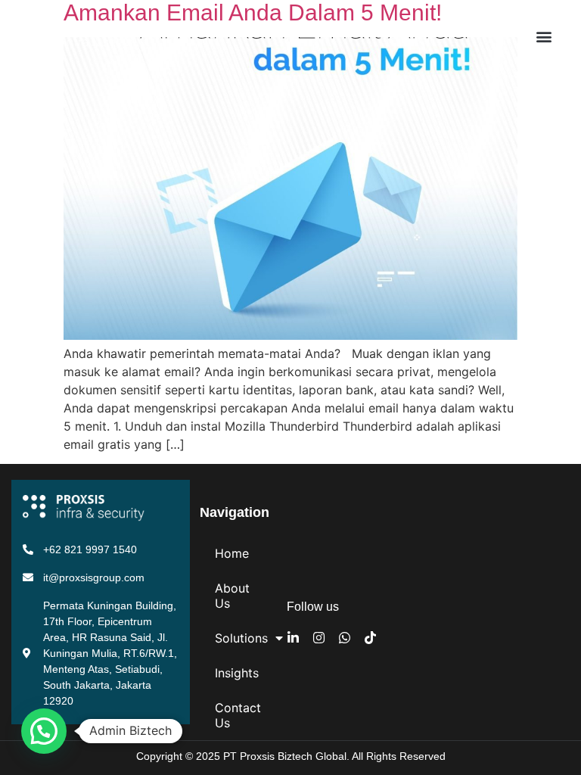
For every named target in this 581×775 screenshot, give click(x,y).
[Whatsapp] (344, 637)
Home (232, 553)
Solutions (241, 638)
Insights (237, 672)
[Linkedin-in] (293, 637)
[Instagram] (318, 637)
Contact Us (238, 715)
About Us (232, 595)
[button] (544, 36)
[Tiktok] (370, 637)
